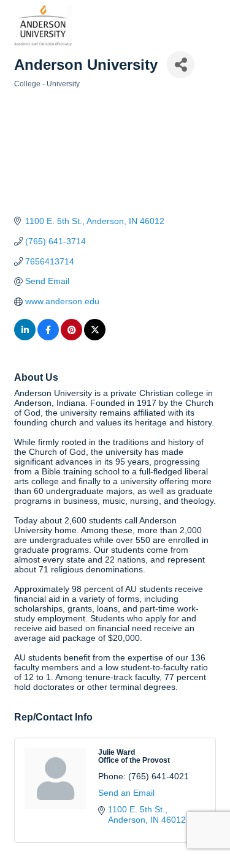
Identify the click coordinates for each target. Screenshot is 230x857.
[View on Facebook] (48, 337)
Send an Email (126, 793)
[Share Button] (180, 64)
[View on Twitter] (94, 337)
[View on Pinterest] (71, 337)
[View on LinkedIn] (25, 337)
